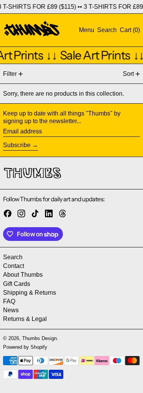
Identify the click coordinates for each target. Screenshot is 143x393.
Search (12, 257)
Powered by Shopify (25, 347)
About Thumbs (23, 274)
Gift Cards (16, 284)
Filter (10, 74)
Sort (128, 74)
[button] (107, 30)
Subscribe (17, 145)
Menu (86, 30)
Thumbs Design (39, 338)
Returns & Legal (25, 319)
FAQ (9, 301)
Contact (13, 266)
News (11, 310)
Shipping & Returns (29, 292)
